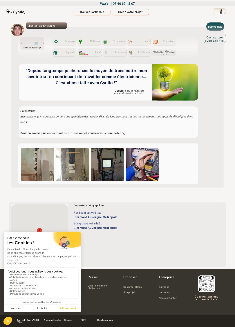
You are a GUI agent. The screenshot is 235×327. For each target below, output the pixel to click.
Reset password (105, 320)
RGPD (83, 320)
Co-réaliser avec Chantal (215, 38)
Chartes (68, 320)
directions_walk (221, 11)
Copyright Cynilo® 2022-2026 (28, 321)
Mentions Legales (52, 320)
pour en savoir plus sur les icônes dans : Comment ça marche (164, 52)
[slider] (36, 43)
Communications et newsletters (206, 298)
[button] (39, 231)
